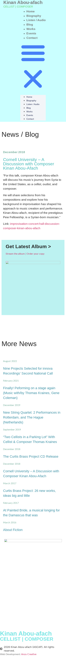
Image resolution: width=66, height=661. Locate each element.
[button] (33, 66)
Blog (29, 24)
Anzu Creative (28, 654)
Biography (33, 15)
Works (30, 29)
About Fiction (13, 530)
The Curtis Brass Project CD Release (30, 456)
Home (30, 11)
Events (31, 33)
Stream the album (15, 254)
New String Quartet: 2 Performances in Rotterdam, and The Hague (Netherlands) (31, 417)
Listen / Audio (36, 20)
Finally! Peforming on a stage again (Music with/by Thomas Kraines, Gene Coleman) (31, 393)
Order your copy (35, 254)
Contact (31, 37)
